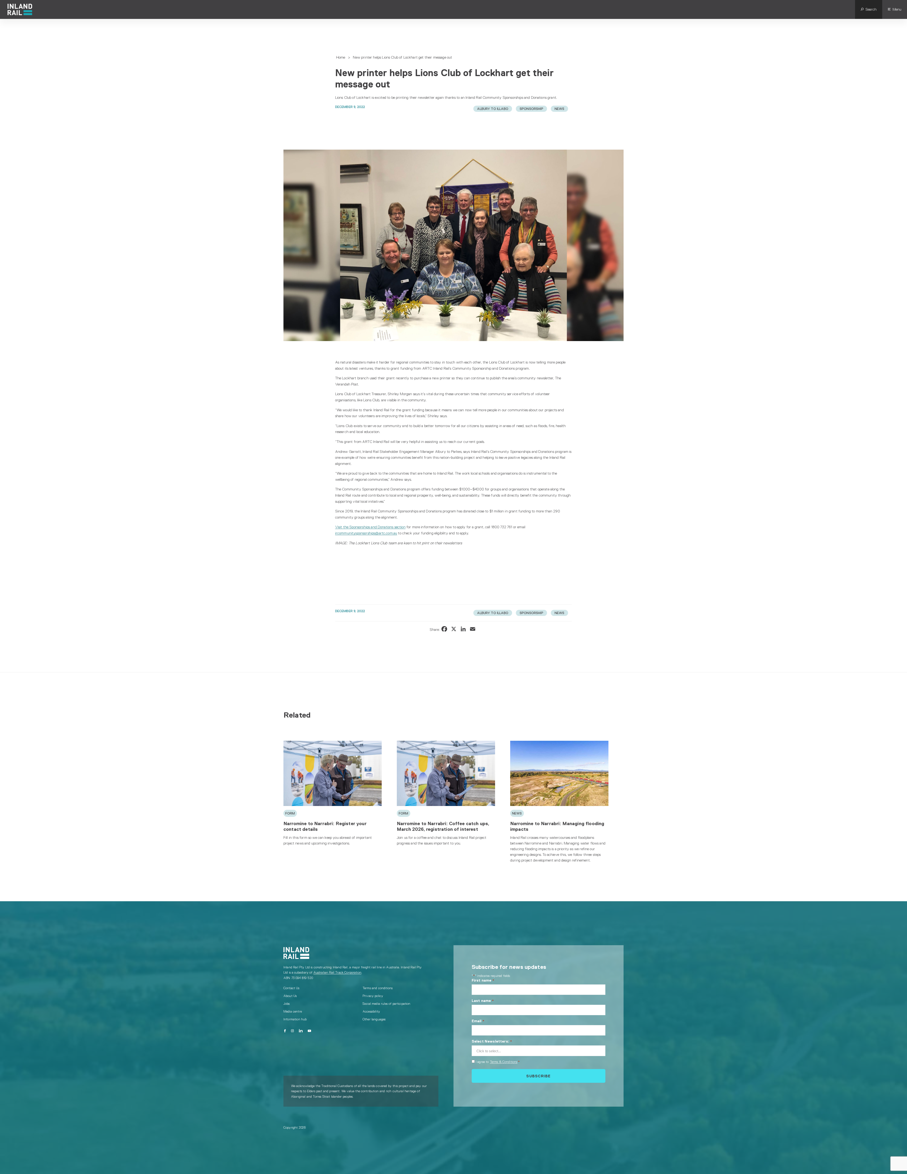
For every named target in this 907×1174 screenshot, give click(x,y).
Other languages (374, 1019)
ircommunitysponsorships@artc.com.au (366, 533)
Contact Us (291, 988)
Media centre (292, 1011)
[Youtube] (309, 1031)
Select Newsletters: (492, 1041)
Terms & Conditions (504, 1062)
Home (340, 57)
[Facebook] (285, 1031)
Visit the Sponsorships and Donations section (370, 527)
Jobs (286, 1003)
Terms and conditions (378, 988)
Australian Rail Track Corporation (337, 972)
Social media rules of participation (387, 1003)
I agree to (498, 1062)
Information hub (295, 1019)
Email (478, 1021)
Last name (483, 1001)
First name (483, 980)
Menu (897, 9)
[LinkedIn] (301, 1031)
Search (871, 9)
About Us (290, 996)
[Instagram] (292, 1031)
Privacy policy (373, 996)
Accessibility (371, 1011)
